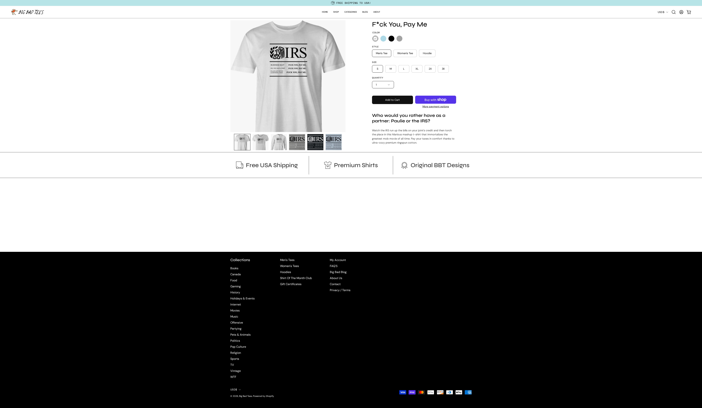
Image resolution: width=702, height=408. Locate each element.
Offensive (236, 323)
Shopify (270, 396)
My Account (338, 260)
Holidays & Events (242, 298)
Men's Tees (287, 260)
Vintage (235, 371)
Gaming (235, 286)
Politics (235, 341)
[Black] (391, 39)
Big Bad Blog (338, 272)
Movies (235, 311)
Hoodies (285, 272)
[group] (351, 3)
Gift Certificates (290, 284)
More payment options (435, 106)
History (235, 292)
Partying (235, 329)
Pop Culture (238, 347)
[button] (336, 12)
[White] (375, 39)
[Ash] (399, 39)
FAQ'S (333, 266)
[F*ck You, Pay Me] (242, 142)
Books (234, 268)
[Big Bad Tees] (27, 12)
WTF (233, 377)
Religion (235, 353)
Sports (234, 359)
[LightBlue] (383, 39)
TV (232, 365)
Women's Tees (289, 266)
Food (233, 280)
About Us (336, 278)
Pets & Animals (240, 335)
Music (234, 317)
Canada (235, 274)
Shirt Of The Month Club (296, 278)
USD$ (661, 12)
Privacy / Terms (340, 290)
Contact (335, 284)
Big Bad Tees (245, 396)
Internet (235, 305)
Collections (240, 260)
